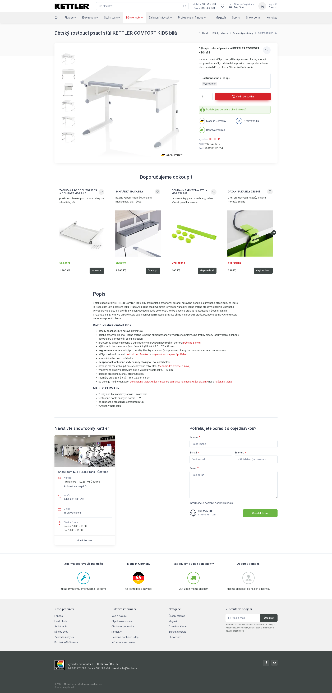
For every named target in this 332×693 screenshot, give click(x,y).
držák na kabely (159, 381)
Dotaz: (194, 468)
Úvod (205, 33)
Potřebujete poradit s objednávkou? (226, 109)
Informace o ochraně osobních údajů (211, 503)
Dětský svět (133, 17)
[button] (273, 232)
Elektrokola (89, 17)
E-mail (194, 452)
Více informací (85, 540)
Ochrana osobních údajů (125, 637)
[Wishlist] (223, 6)
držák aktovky (200, 381)
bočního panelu (192, 342)
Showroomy (253, 17)
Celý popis (246, 67)
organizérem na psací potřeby (169, 354)
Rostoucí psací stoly (243, 33)
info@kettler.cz (72, 512)
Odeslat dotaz (260, 513)
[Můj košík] (262, 6)
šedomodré (165, 366)
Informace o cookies (123, 642)
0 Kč (273, 6)
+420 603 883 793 (74, 499)
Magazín (220, 17)
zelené (177, 366)
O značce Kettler (178, 626)
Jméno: (195, 437)
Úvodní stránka (177, 616)
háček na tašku (223, 381)
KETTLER (214, 139)
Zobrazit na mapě (74, 486)
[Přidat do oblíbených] (267, 50)
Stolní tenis (111, 17)
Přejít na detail (207, 270)
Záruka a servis (177, 631)
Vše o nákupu (119, 616)
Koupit (98, 270)
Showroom (175, 637)
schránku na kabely (180, 381)
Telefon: (240, 452)
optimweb (69, 687)
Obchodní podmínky (123, 626)
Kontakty (272, 17)
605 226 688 (204, 4)
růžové (186, 366)
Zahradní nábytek (159, 17)
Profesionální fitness (190, 17)
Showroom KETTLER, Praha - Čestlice (83, 472)
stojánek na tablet (140, 381)
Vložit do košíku (245, 96)
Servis (236, 17)
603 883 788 (208, 8)
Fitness (69, 17)
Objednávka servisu (122, 621)
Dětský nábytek (220, 33)
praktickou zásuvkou (137, 354)
